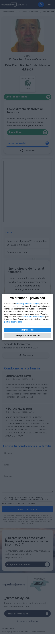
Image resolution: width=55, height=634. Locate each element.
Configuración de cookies (28, 336)
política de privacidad (13, 322)
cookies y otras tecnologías (27, 303)
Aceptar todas (28, 330)
